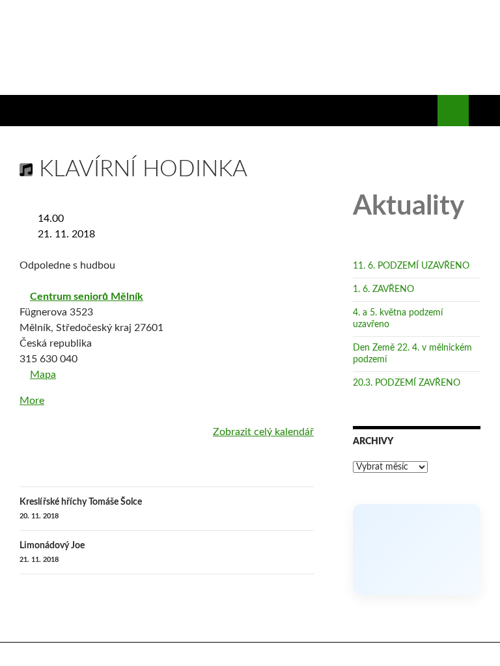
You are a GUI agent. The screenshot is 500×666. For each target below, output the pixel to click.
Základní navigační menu (484, 110)
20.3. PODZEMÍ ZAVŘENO (406, 414)
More (32, 400)
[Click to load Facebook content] (416, 580)
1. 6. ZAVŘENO (383, 320)
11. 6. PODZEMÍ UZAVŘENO (411, 297)
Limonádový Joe (52, 552)
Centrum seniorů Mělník (89, 296)
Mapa (39, 375)
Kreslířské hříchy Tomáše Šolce (81, 509)
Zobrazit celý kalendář (263, 432)
